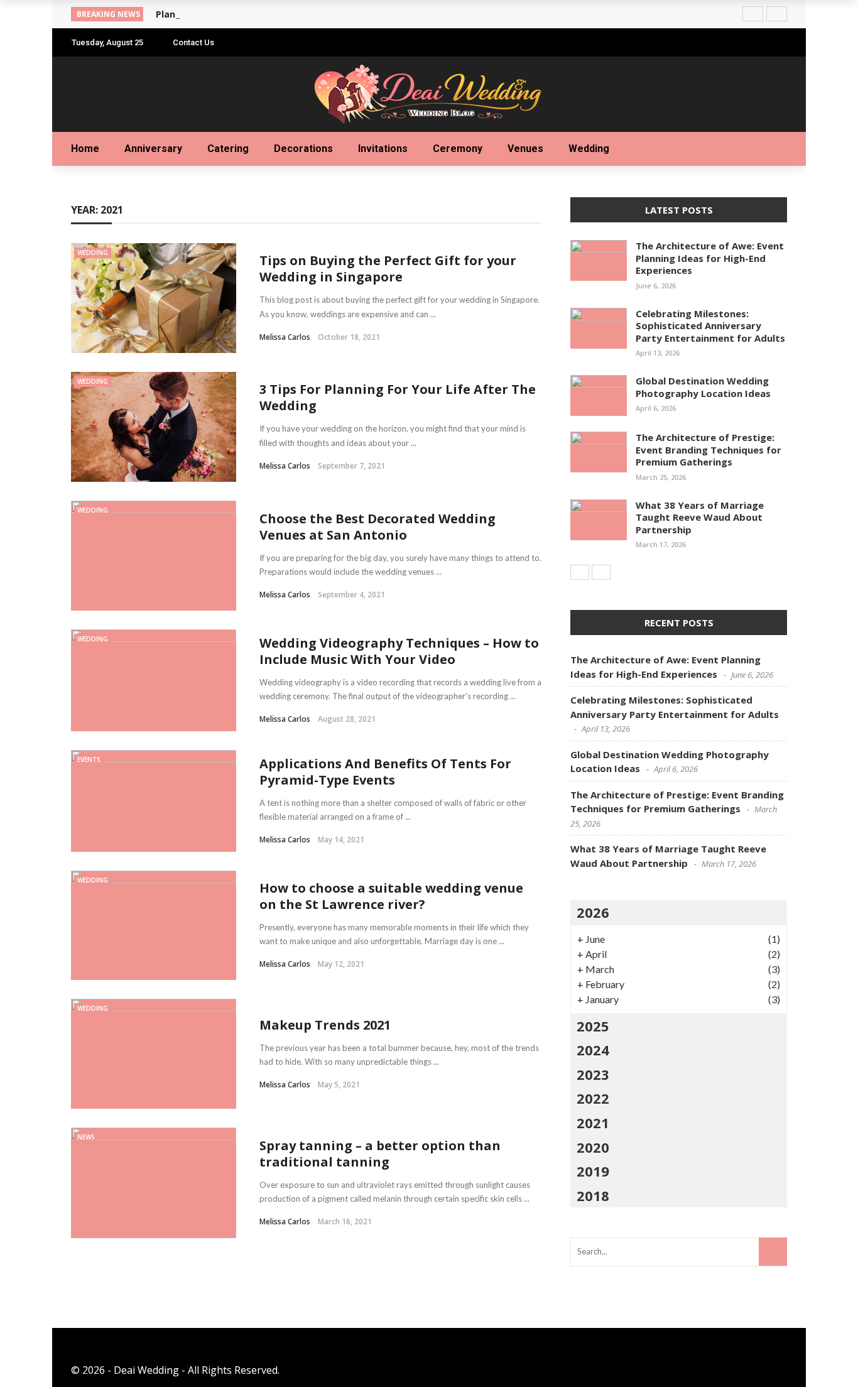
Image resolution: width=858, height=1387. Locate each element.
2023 (593, 1074)
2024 (593, 1049)
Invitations (383, 149)
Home (85, 149)
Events (88, 759)
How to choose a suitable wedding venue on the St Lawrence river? (391, 896)
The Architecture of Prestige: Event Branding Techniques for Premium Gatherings (708, 449)
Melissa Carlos (284, 337)
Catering (228, 149)
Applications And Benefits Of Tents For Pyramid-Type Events (385, 771)
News (86, 1137)
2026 (593, 912)
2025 (593, 1025)
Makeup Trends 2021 (325, 1024)
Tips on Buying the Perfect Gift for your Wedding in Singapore (387, 268)
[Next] (601, 572)
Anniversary (153, 149)
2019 (593, 1170)
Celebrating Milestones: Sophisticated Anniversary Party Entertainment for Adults (710, 325)
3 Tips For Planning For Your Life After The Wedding (397, 397)
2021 (593, 1122)
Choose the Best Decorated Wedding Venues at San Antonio (377, 526)
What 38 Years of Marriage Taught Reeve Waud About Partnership (700, 517)
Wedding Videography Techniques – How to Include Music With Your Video (399, 651)
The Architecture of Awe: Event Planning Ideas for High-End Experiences (710, 257)
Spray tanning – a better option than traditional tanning (380, 1153)
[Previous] (579, 572)
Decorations (303, 149)
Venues (525, 149)
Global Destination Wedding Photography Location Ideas (703, 387)
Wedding (588, 149)
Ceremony (457, 149)
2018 (593, 1195)
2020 (593, 1147)
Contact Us (193, 42)
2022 (593, 1098)
